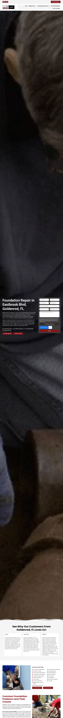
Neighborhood (32, 5)
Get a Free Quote (56, 8)
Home (26, 5)
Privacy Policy (47, 321)
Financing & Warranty (55, 5)
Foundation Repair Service (42, 5)
